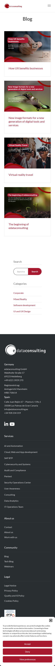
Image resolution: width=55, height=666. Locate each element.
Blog (6, 556)
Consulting (9, 494)
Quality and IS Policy (14, 595)
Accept (27, 644)
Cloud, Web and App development (21, 452)
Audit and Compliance (15, 470)
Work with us (10, 537)
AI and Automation (13, 445)
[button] (50, 620)
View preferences (27, 659)
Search (35, 271)
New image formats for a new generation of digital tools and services (27, 121)
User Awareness (12, 488)
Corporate (18, 293)
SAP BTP (8, 458)
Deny (27, 651)
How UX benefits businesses (26, 68)
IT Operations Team (13, 506)
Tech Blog (8, 561)
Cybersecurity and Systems (17, 464)
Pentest (8, 476)
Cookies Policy (11, 600)
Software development (24, 305)
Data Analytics (11, 500)
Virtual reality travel (21, 174)
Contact (8, 527)
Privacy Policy (11, 590)
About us (8, 532)
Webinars (9, 566)
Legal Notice (10, 585)
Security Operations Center (17, 482)
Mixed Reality (20, 299)
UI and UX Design (22, 311)
